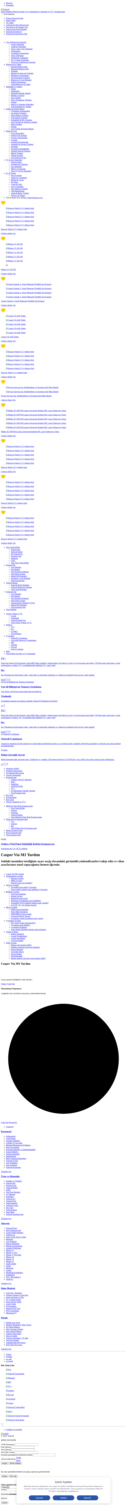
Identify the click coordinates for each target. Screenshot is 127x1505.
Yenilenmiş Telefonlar (19, 58)
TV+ (13, 627)
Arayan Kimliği (17, 941)
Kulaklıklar (10, 1275)
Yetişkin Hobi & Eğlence (21, 151)
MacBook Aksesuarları (20, 76)
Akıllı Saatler (11, 1264)
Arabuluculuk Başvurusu (16, 1343)
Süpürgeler (15, 91)
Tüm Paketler (11, 609)
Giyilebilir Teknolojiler (20, 53)
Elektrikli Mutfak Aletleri (21, 93)
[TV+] (63, 1386)
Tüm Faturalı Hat (17, 581)
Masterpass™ (11, 1313)
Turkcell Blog (11, 1210)
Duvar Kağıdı (16, 954)
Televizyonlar (16, 162)
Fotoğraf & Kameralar (19, 142)
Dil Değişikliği (16, 956)
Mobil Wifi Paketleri (19, 576)
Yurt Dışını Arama (18, 574)
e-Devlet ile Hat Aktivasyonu (17, 25)
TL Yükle (10, 23)
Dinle (18, 1460)
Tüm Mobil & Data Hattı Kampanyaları (26, 817)
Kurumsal (10, 5)
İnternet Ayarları (17, 878)
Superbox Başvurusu (14, 771)
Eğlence (9, 625)
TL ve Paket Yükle (13, 1300)
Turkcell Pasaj (11, 1228)
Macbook (9, 1268)
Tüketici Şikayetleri (13, 1334)
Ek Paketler (15, 569)
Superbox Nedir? (12, 768)
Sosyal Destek (11, 1165)
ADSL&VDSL (17, 786)
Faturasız (14, 813)
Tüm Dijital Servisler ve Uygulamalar (20, 654)
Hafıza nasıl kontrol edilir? (21, 945)
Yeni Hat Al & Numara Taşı (17, 27)
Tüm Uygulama (17, 649)
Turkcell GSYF (12, 1161)
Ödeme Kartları (17, 155)
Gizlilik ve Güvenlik (14, 1430)
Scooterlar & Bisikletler (20, 149)
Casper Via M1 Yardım (15, 874)
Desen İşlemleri (17, 949)
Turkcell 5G (10, 1199)
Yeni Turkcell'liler (13, 547)
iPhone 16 (10, 1257)
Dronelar (14, 147)
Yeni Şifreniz (6, 1450)
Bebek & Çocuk (17, 180)
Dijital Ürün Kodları (19, 135)
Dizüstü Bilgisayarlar (19, 67)
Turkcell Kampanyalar (14, 1214)
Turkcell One (11, 1201)
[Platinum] (63, 1378)
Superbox (14, 784)
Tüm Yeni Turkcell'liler (20, 563)
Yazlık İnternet (11, 1203)
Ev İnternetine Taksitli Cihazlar (23, 791)
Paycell (14, 647)
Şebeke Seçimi (16, 896)
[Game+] (63, 1403)
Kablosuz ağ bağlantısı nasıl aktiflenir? (26, 901)
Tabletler (14, 71)
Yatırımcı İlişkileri (13, 1141)
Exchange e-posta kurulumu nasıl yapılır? (27, 918)
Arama (3, 1490)
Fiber (13, 782)
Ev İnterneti (10, 1194)
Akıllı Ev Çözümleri (19, 178)
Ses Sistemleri (16, 167)
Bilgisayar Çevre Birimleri (21, 80)
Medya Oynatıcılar (18, 169)
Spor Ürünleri (16, 175)
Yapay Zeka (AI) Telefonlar (22, 49)
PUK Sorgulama (12, 1311)
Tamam (4, 1503)
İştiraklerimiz (11, 1156)
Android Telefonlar (18, 47)
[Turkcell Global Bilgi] (63, 1407)
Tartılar (13, 127)
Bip (12, 826)
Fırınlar (14, 102)
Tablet (8, 1266)
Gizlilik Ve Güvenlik (14, 1143)
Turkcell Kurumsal (13, 1167)
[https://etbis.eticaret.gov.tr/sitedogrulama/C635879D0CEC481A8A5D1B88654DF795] (5, 1434)
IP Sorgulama (11, 797)
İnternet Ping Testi (13, 1308)
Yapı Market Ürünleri (19, 189)
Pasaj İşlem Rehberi (13, 1331)
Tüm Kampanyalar (18, 793)
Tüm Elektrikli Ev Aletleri (21, 107)
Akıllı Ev (9, 1279)
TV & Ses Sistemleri (14, 160)
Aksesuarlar (15, 51)
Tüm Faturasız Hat (18, 607)
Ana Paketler (16, 567)
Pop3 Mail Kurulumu (19, 912)
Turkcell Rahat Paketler (20, 585)
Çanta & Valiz (16, 184)
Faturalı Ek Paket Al (14, 32)
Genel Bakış (11, 1138)
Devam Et (13, 1122)
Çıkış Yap (11, 984)
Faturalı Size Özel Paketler (16, 29)
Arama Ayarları (12, 932)
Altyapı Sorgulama (13, 775)
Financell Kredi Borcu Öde (16, 34)
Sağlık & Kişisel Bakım (15, 109)
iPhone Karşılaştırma (14, 1246)
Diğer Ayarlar (11, 943)
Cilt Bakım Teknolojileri (20, 111)
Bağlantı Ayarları (12, 892)
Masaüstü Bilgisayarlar (20, 69)
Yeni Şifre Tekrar (7, 1452)
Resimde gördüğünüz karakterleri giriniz (16, 1455)
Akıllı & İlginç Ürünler (20, 193)
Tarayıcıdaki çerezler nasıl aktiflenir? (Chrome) (29, 890)
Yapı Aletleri (16, 98)
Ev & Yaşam (11, 173)
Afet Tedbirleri (11, 1163)
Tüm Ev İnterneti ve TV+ (16, 802)
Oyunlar (14, 140)
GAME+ (14, 631)
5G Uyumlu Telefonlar (20, 60)
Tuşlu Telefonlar (17, 56)
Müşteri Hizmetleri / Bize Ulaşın (18, 1325)
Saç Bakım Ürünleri (19, 113)
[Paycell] (63, 1395)
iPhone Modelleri (12, 1244)
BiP (12, 643)
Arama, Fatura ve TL (14, 614)
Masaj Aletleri (16, 124)
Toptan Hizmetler (13, 1154)
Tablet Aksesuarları (18, 82)
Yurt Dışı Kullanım (18, 894)
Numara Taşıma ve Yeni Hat (17, 1295)
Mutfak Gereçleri (17, 96)
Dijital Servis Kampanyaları (17, 819)
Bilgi (8, 651)
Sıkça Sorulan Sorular (14, 1329)
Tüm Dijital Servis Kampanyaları (24, 828)
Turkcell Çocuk (12, 1205)
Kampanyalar (59, 12)
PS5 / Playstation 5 (13, 1277)
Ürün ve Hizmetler (10, 1176)
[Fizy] (63, 1370)
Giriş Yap (13, 1476)
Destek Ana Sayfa (13, 1323)
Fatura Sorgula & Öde (14, 18)
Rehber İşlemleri (17, 934)
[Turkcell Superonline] (63, 1374)
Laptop (9, 1270)
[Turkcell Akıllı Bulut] (63, 1420)
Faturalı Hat (15, 550)
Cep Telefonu (11, 1241)
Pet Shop (14, 182)
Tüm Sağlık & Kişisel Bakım (22, 129)
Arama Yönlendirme (19, 936)
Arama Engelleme (18, 938)
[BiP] (63, 1382)
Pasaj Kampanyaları (14, 833)
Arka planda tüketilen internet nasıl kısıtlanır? (28, 929)
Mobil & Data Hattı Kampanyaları (19, 806)
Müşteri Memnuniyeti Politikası (18, 1145)
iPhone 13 (10, 1261)
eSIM (8, 1190)
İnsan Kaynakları (12, 1147)
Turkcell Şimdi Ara (18, 620)
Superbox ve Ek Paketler (20, 578)
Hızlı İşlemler (9, 14)
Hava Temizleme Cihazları (21, 100)
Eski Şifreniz (6, 1447)
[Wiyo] (63, 1411)
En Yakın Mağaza (13, 1327)
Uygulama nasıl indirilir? (20, 925)
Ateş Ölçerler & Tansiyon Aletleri (24, 122)
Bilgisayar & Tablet (13, 64)
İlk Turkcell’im (17, 554)
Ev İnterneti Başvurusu (15, 773)
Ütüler (13, 89)
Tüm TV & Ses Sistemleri (21, 171)
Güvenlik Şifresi (17, 952)
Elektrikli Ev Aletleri (14, 87)
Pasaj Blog (10, 1212)
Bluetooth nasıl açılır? (19, 898)
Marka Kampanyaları (14, 830)
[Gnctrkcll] (63, 1399)
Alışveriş (5, 1223)
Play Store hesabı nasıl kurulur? (23, 923)
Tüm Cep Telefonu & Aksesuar (23, 62)
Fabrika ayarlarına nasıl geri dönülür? (25, 947)
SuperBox (10, 1197)
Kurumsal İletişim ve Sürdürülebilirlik (20, 1150)
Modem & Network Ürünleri (22, 73)
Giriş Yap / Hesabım (14, 1293)
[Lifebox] (63, 1391)
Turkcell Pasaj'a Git (35, 198)
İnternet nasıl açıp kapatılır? (21, 883)
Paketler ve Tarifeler (14, 1181)
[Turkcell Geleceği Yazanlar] (63, 1416)
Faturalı (14, 810)
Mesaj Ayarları (11, 907)
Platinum (14, 558)
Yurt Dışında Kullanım (20, 572)
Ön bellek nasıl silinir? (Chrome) (23, 887)
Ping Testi (10, 800)
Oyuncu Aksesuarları (19, 138)
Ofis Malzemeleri (17, 191)
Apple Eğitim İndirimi (14, 1233)
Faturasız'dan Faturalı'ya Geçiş (23, 603)
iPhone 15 (10, 1259)
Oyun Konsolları (17, 133)
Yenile (18, 1458)
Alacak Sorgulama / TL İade (17, 1338)
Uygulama (10, 636)
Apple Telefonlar (17, 44)
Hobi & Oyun (11, 131)
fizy (12, 629)
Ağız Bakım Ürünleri (19, 118)
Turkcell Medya (12, 1152)
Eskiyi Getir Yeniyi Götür (16, 1237)
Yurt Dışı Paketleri (13, 1192)
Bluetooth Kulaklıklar (14, 1273)
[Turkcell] (5, 9)
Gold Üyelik (11, 1304)
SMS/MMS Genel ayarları (21, 914)
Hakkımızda (11, 1136)
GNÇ (13, 561)
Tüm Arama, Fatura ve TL (21, 623)
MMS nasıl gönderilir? (20, 910)
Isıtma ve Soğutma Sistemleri (22, 104)
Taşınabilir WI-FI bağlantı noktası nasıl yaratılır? (30, 903)
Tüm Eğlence (16, 634)
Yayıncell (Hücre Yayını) (20, 916)
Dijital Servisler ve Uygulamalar (25, 12)
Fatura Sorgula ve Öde (15, 1297)
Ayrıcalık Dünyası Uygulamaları (23, 640)
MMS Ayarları (16, 881)
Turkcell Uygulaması (19, 638)
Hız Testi (9, 795)
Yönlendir (15, 618)
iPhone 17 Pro (11, 1253)
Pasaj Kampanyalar (13, 1230)
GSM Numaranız (8, 1444)
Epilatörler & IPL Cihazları (21, 120)
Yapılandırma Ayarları (14, 876)
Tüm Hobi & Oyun (18, 158)
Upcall (13, 616)
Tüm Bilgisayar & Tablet (20, 84)
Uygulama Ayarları (13, 921)
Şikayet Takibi (11, 1336)
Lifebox (14, 645)
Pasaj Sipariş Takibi (13, 1302)
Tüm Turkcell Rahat (19, 589)
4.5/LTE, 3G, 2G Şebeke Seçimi (23, 905)
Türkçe (9, 1354)
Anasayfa (9, 1127)
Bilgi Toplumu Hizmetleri (16, 1158)
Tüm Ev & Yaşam (18, 195)
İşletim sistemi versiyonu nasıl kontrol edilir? (28, 958)
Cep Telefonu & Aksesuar (16, 42)
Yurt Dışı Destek (12, 1340)
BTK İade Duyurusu (14, 1345)
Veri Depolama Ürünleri (20, 78)
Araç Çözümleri (17, 187)
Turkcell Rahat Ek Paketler (21, 587)
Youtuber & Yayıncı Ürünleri (22, 144)
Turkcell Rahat (16, 552)
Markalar (9, 1239)
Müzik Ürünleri (17, 153)
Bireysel (9, 3)
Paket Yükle (11, 20)
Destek (4, 1317)
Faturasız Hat (16, 556)
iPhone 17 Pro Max (13, 1255)
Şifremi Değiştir (15, 1463)
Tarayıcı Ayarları (12, 885)
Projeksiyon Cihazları (19, 164)
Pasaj (3, 12)
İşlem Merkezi (8, 1288)
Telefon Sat (10, 1235)
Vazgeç (4, 984)
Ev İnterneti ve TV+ (46, 12)
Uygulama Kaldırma (19, 927)
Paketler (9, 12)
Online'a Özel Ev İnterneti (21, 780)
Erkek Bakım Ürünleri (19, 115)
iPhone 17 (10, 1250)
